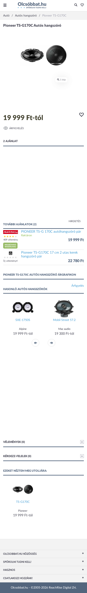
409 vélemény (10, 240)
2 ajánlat (10, 141)
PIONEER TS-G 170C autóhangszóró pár (51, 231)
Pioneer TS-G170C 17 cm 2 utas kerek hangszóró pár (49, 254)
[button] (81, 5)
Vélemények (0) (14, 442)
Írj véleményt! (10, 261)
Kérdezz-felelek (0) (17, 456)
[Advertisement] (43, 188)
